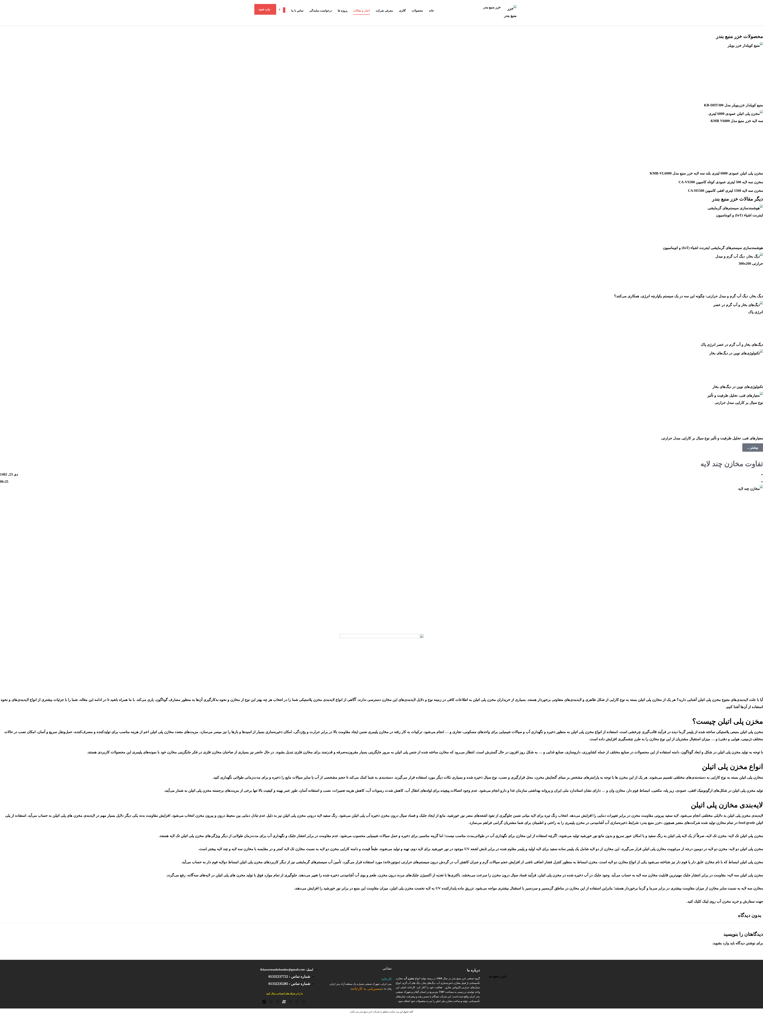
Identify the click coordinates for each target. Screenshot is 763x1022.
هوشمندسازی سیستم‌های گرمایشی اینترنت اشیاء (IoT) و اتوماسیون (713, 248)
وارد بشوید (721, 943)
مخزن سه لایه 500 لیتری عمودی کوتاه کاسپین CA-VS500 (721, 182)
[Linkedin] (277, 1002)
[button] (278, 8)
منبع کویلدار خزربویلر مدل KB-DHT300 (733, 105)
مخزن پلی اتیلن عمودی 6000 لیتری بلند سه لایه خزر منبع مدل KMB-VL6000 (706, 173)
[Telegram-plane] (297, 1002)
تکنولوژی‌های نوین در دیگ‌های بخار (738, 387)
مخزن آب (724, 901)
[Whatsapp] (271, 1002)
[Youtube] (303, 1002)
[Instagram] (290, 1002)
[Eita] (264, 1002)
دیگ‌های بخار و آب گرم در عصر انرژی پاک (732, 345)
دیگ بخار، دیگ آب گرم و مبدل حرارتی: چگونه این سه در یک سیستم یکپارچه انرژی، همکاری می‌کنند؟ (688, 296)
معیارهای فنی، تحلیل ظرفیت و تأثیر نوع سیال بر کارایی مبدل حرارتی (712, 438)
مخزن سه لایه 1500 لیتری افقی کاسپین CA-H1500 (725, 191)
